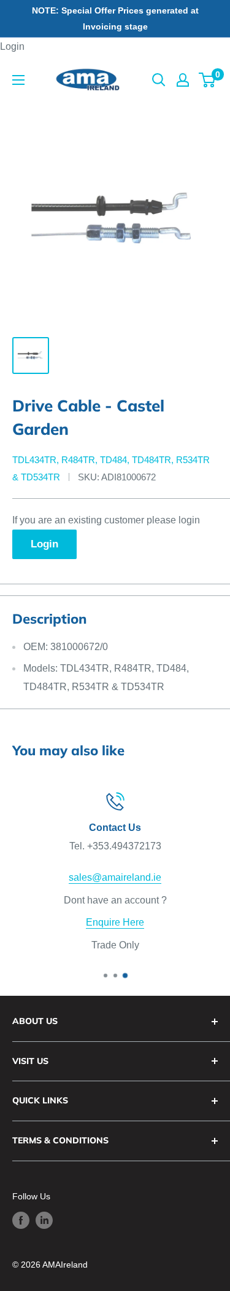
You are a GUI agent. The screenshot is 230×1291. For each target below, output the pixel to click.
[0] (207, 80)
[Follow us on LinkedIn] (44, 1220)
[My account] (183, 80)
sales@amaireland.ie (115, 877)
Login (12, 46)
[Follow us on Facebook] (20, 1220)
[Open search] (159, 80)
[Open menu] (18, 80)
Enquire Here (115, 922)
